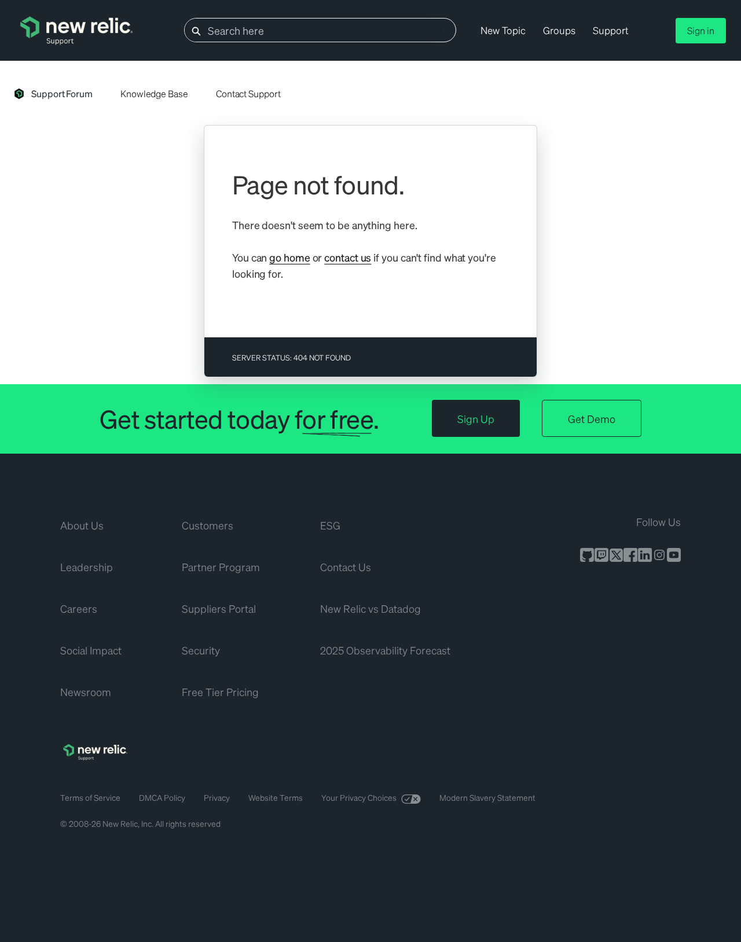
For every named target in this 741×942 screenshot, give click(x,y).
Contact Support (248, 93)
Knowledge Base (154, 93)
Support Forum (62, 93)
